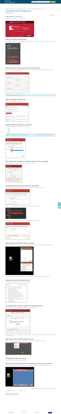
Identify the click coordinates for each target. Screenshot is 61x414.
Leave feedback (23, 390)
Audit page (21, 101)
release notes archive (22, 18)
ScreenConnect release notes (23, 8)
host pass (28, 126)
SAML (10, 41)
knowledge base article (51, 334)
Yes (15, 390)
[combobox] (40, 2)
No (18, 390)
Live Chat (50, 412)
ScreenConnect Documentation (12, 8)
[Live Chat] (53, 2)
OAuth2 (13, 41)
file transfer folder (49, 244)
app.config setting (14, 276)
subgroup (28, 220)
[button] (50, 2)
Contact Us (37, 412)
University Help (24, 412)
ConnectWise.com (11, 412)
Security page (23, 41)
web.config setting (24, 134)
